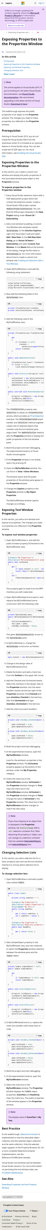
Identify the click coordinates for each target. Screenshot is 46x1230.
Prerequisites (9, 61)
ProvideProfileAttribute (12, 1172)
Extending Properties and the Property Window (19, 32)
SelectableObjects (32, 841)
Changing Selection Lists (13, 70)
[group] (25, 285)
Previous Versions (22, 1216)
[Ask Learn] (38, 32)
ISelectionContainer (29, 1134)
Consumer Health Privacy (12, 1223)
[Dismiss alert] (43, 9)
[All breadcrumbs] (4, 32)
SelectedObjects (19, 844)
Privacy (16, 1220)
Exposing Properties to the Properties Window (22, 64)
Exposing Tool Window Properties (17, 67)
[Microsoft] (23, 3)
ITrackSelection (37, 416)
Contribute (6, 1220)
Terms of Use (31, 1223)
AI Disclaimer (7, 1216)
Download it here (19, 104)
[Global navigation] (2, 3)
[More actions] (42, 32)
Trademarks (6, 1226)
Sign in (41, 3)
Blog (34, 1216)
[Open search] (35, 3)
